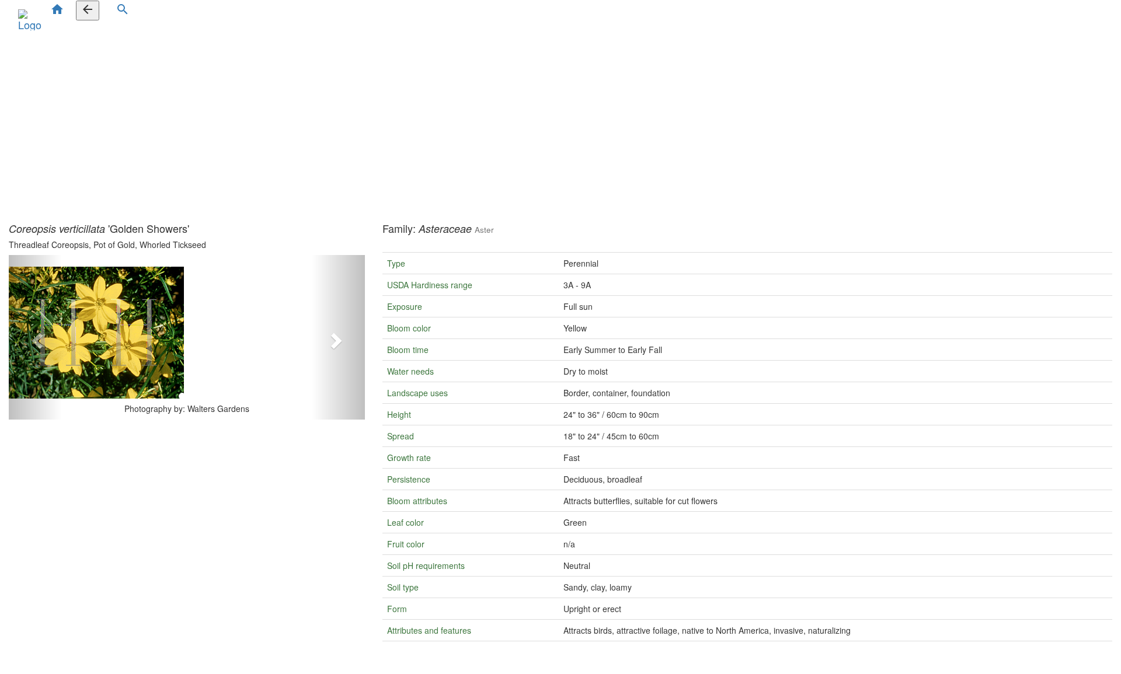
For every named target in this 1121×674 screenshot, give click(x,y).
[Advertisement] (560, 123)
